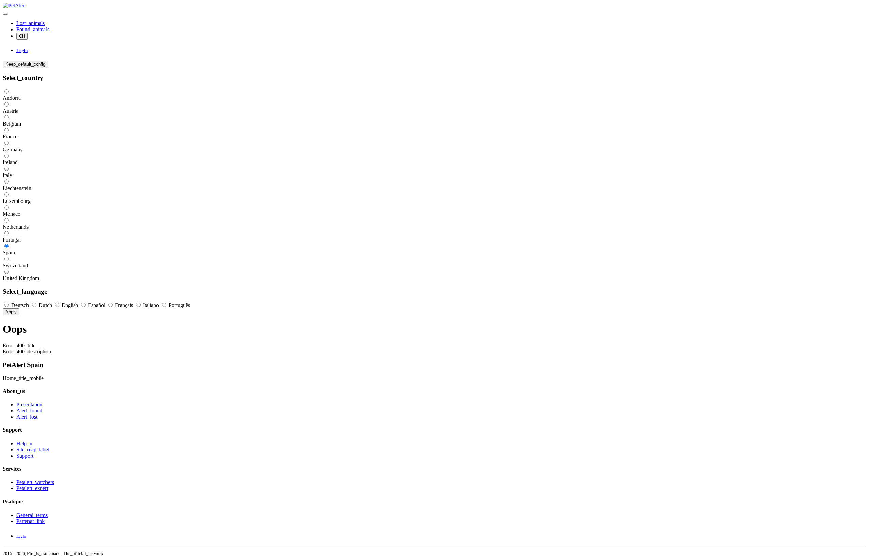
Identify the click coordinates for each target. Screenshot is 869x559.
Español (97, 305)
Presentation (29, 404)
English (69, 305)
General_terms (32, 515)
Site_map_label (32, 449)
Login (21, 536)
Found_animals (32, 29)
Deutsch (20, 305)
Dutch (45, 305)
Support (24, 456)
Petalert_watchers (35, 482)
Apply (11, 311)
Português (178, 305)
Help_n (24, 443)
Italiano (151, 305)
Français (124, 305)
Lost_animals (30, 23)
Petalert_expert (32, 488)
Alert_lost (26, 417)
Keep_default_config (25, 64)
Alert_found (29, 410)
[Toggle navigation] (5, 14)
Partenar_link (30, 521)
